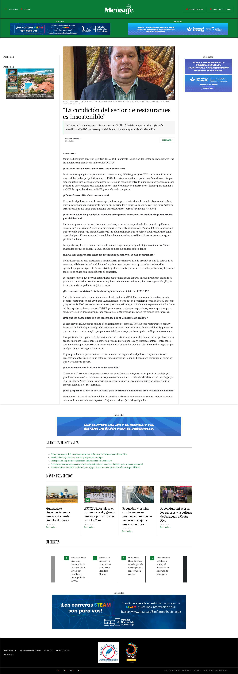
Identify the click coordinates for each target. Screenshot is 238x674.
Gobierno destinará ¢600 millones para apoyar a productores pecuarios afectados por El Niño (95, 467)
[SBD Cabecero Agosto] (178, 29)
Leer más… (51, 527)
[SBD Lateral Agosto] (208, 75)
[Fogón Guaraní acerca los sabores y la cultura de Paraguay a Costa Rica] (176, 494)
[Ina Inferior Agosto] (119, 611)
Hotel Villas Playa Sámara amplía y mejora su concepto (77, 457)
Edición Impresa (196, 9)
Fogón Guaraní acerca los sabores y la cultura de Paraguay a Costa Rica (176, 514)
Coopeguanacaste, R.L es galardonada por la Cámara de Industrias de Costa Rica (89, 454)
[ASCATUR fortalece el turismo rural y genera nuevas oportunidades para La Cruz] (100, 494)
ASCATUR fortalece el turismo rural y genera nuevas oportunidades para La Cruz (99, 514)
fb (64, 671)
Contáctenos (8, 655)
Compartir (166, 140)
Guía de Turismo (63, 650)
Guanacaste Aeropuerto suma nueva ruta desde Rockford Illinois (58, 514)
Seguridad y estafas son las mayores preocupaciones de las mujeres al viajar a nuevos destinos (137, 516)
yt (71, 671)
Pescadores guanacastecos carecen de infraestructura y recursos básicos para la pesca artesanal (97, 464)
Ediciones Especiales (222, 9)
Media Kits (48, 650)
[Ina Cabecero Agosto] (60, 29)
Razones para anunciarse (30, 650)
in (78, 671)
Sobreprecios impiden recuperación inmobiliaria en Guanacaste (81, 461)
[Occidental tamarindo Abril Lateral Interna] (30, 83)
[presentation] (53, 569)
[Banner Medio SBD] (119, 426)
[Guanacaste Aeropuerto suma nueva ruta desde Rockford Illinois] (62, 494)
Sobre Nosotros (9, 650)
